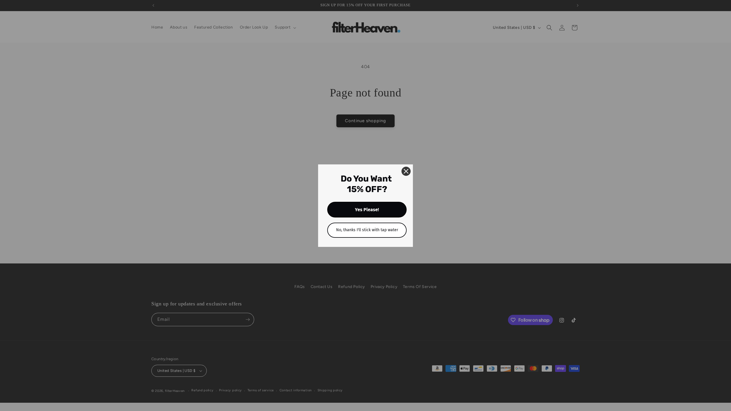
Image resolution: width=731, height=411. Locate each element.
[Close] (406, 171)
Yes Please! (367, 209)
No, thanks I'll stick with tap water (367, 229)
